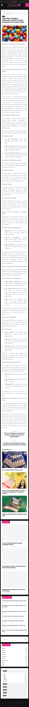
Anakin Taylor (6, 24)
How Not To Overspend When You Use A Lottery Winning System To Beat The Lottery (13, 492)
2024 (5, 687)
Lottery (3, 16)
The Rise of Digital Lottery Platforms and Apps (14, 514)
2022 (5, 693)
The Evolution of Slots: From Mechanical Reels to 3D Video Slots (14, 566)
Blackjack (4, 652)
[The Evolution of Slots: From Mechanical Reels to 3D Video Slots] (14, 556)
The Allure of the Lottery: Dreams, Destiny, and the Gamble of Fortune (14, 444)
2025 (5, 684)
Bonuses (4, 654)
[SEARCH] (25, 639)
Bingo (3, 650)
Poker (3, 662)
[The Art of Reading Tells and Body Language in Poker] (14, 533)
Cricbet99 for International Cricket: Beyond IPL (13, 620)
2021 (4, 695)
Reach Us (14, 1)
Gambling (4, 656)
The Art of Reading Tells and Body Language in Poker (12, 543)
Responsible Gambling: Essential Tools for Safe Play (13, 590)
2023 (5, 690)
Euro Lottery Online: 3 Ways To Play (12, 470)
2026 (5, 671)
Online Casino (5, 660)
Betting (3, 648)
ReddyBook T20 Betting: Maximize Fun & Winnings (13, 625)
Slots (3, 664)
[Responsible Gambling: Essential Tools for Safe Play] (14, 579)
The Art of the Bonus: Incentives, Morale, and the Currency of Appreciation (14, 434)
